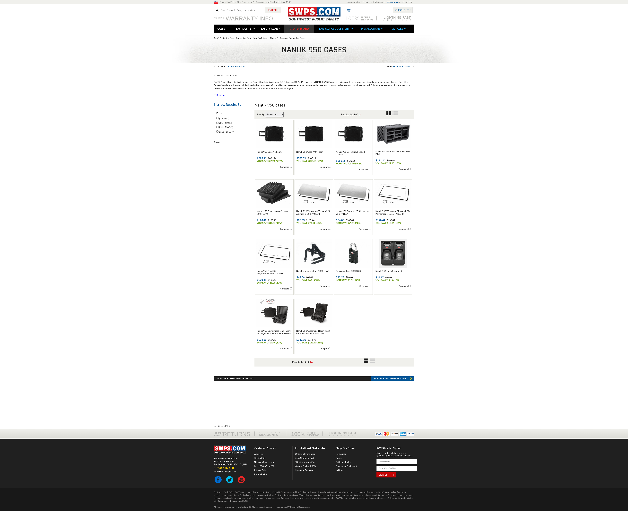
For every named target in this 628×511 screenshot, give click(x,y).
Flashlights (341, 454)
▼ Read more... (221, 95)
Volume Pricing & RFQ (305, 466)
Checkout (402, 10)
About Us (379, 2)
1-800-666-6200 (266, 466)
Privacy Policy (261, 470)
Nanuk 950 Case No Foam (269, 152)
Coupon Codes (353, 2)
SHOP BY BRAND (299, 28)
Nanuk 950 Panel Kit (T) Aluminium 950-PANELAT (352, 212)
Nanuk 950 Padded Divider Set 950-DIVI (392, 152)
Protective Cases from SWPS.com (252, 38)
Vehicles (339, 470)
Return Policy (260, 474)
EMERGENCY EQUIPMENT (334, 28)
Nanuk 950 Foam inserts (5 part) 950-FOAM (272, 212)
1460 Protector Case (224, 38)
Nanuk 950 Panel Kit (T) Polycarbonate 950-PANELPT (271, 272)
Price (219, 113)
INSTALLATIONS (370, 28)
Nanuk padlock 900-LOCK (348, 271)
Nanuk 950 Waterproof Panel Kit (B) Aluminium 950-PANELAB (313, 212)
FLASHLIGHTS (243, 28)
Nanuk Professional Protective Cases (287, 38)
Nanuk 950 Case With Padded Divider (350, 153)
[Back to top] (617, 500)
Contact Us (367, 2)
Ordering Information (305, 454)
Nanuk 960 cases (398, 66)
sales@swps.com (266, 462)
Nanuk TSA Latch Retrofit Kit (389, 271)
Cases (338, 458)
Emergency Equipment (346, 466)
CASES (221, 28)
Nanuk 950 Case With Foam (309, 152)
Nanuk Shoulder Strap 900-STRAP (312, 271)
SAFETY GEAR (269, 28)
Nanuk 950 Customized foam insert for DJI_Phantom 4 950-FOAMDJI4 (274, 332)
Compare (284, 167)
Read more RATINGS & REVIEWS (390, 378)
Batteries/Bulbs (343, 462)
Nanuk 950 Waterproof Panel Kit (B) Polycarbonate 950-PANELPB (392, 212)
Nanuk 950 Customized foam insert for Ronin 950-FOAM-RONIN (313, 332)
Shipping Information (305, 462)
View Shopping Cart (304, 458)
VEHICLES (397, 28)
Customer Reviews (304, 470)
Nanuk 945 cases (231, 66)
